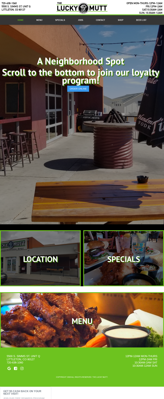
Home (21, 20)
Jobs (80, 20)
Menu (39, 20)
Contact (100, 20)
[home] (82, 8)
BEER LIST (141, 20)
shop (120, 20)
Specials (60, 20)
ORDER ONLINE (78, 88)
